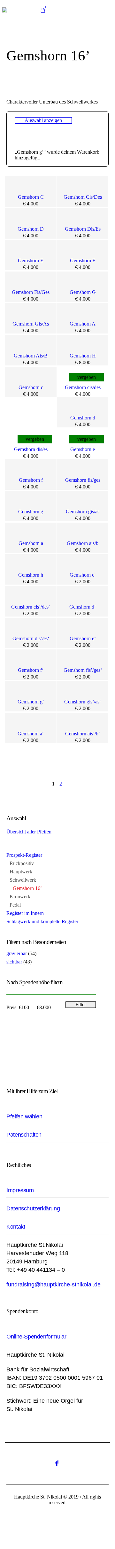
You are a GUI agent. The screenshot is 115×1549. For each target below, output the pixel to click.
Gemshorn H (83, 355)
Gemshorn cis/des (83, 387)
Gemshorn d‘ (82, 607)
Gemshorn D (31, 229)
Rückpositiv (22, 863)
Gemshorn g (30, 511)
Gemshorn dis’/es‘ (30, 638)
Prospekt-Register (24, 855)
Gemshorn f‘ (30, 670)
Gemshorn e (82, 449)
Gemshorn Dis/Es (83, 229)
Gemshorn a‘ (31, 733)
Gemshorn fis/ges (82, 480)
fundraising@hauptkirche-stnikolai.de (53, 1284)
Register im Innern (25, 913)
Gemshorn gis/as (82, 511)
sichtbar (14, 961)
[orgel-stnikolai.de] (4, 9)
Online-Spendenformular (36, 1336)
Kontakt (15, 1226)
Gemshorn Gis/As (30, 323)
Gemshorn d (82, 417)
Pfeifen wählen (24, 1116)
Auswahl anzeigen (43, 120)
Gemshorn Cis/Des (83, 197)
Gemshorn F (82, 260)
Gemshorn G (83, 292)
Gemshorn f (31, 480)
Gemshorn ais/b (82, 543)
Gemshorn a (31, 543)
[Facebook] (57, 1463)
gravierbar (16, 953)
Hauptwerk (21, 871)
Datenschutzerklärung (33, 1208)
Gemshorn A (83, 323)
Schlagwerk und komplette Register (42, 921)
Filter (80, 1004)
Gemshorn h (30, 575)
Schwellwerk (23, 880)
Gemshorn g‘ (31, 701)
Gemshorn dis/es (31, 449)
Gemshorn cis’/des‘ (30, 607)
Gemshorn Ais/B (31, 355)
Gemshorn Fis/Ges (31, 292)
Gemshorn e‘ (83, 638)
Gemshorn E (30, 260)
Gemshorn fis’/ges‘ (83, 670)
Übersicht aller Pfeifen (28, 831)
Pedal (15, 905)
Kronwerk (20, 896)
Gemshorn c (31, 387)
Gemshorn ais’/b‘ (82, 733)
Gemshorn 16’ (27, 888)
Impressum (20, 1190)
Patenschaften (24, 1134)
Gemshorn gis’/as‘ (82, 701)
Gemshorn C (31, 197)
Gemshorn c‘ (83, 575)
